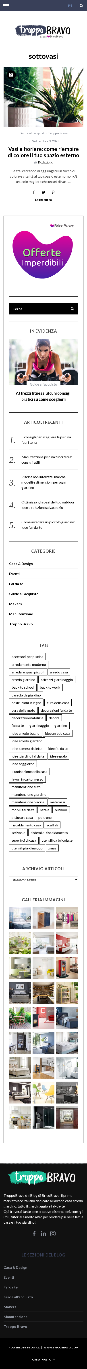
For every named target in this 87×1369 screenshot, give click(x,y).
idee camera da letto (27, 742)
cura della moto (23, 704)
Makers (15, 598)
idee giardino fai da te (28, 750)
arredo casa (59, 666)
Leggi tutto (43, 200)
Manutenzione (21, 608)
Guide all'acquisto (33, 133)
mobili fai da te (23, 804)
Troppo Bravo (58, 133)
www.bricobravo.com (61, 1341)
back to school (23, 681)
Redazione (45, 162)
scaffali (52, 819)
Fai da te (43, 384)
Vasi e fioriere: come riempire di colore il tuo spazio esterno (43, 152)
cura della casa (58, 696)
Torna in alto (41, 1353)
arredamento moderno (29, 658)
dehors (54, 712)
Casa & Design (21, 557)
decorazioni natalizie (27, 712)
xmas (52, 842)
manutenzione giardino (29, 788)
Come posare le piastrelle (43, 393)
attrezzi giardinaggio (57, 673)
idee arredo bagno (25, 727)
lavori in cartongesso (27, 773)
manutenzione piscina (28, 796)
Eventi (14, 567)
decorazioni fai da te (56, 704)
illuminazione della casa (29, 765)
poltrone (45, 811)
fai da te (18, 719)
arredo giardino (23, 673)
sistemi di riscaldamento (49, 826)
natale (44, 804)
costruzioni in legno (26, 696)
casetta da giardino (26, 689)
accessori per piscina (27, 650)
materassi (57, 796)
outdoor (61, 804)
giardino (60, 719)
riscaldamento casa (26, 819)
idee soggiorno (23, 758)
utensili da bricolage (57, 834)
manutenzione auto (26, 781)
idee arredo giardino (27, 735)
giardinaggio (39, 719)
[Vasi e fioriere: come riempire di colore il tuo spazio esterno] (44, 97)
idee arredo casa (57, 727)
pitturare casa (22, 811)
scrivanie (18, 826)
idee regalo (58, 750)
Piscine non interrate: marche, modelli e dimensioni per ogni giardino (43, 476)
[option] (43, 369)
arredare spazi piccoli (28, 666)
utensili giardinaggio (27, 842)
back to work (50, 681)
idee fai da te (58, 742)
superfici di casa (24, 834)
